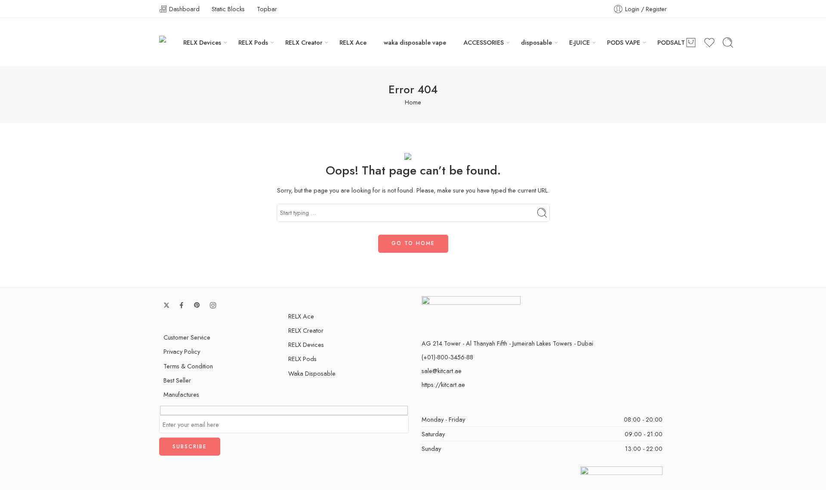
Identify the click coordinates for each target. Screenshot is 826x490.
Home (413, 102)
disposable (536, 42)
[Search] (728, 43)
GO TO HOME (413, 243)
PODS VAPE (623, 42)
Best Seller (177, 380)
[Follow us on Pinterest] (197, 305)
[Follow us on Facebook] (181, 305)
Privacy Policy (181, 351)
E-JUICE (579, 42)
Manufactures (181, 394)
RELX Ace (353, 42)
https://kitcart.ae (443, 384)
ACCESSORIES (483, 42)
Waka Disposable (312, 373)
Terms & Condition (188, 366)
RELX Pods (253, 42)
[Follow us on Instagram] (213, 305)
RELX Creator (303, 42)
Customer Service (186, 337)
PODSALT (671, 42)
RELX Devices (202, 42)
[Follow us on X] (166, 305)
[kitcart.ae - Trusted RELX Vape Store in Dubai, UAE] (171, 42)
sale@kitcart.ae (442, 370)
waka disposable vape (415, 42)
